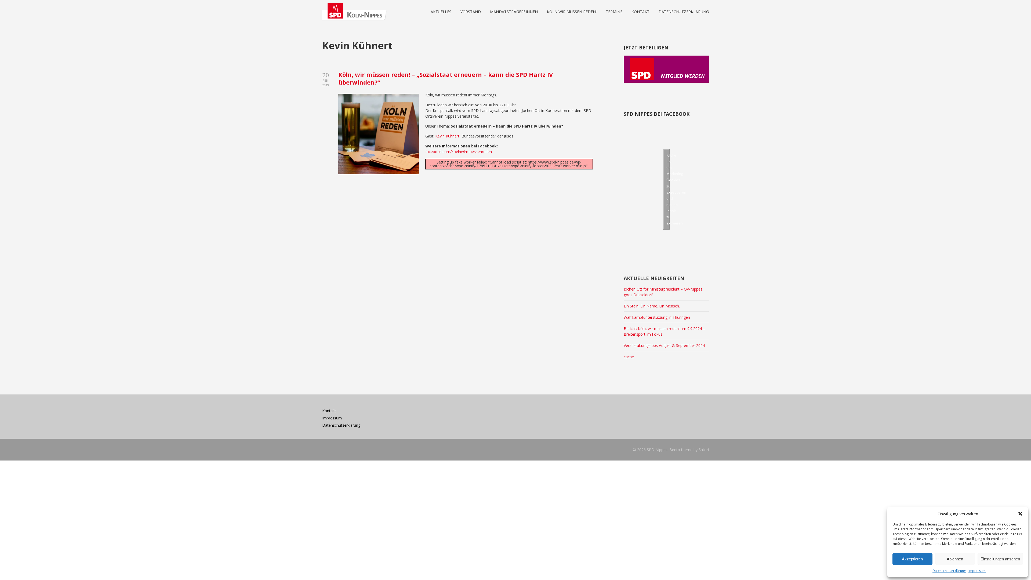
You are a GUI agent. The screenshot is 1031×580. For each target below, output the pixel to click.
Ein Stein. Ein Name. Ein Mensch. (652, 306)
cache (629, 356)
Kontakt (329, 410)
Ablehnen (955, 559)
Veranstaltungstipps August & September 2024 (664, 345)
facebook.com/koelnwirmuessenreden (458, 151)
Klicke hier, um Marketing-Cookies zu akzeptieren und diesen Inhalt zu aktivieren (668, 189)
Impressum (977, 570)
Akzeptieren (912, 559)
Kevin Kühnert (447, 136)
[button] (1020, 513)
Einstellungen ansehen (1000, 559)
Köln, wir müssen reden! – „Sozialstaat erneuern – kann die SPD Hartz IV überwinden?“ (445, 78)
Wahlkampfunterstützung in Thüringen (657, 317)
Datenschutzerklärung (949, 570)
